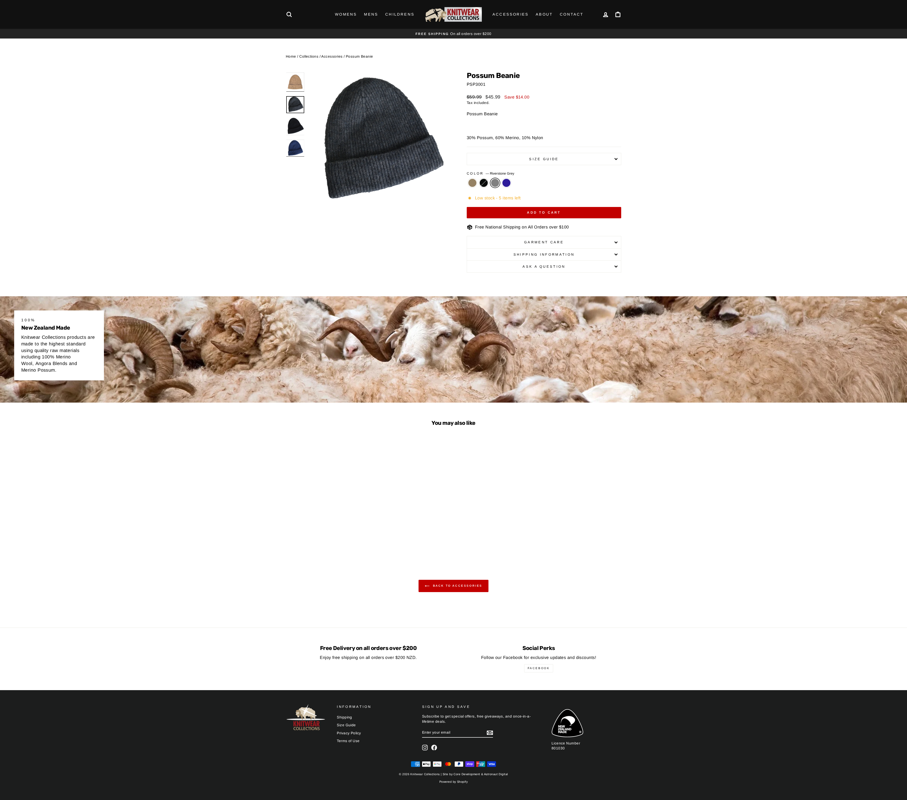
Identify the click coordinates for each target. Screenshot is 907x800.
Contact (571, 14)
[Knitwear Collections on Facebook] (434, 747)
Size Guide (544, 159)
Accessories (510, 14)
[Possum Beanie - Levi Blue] (335, 540)
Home (291, 56)
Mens (371, 14)
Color (490, 173)
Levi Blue (506, 183)
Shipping (344, 717)
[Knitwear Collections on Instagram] (425, 747)
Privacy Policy (349, 733)
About (544, 14)
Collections (308, 56)
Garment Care (544, 242)
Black (483, 183)
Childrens (400, 14)
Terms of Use (348, 741)
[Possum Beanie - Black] (322, 540)
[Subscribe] (490, 732)
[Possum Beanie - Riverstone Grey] (329, 540)
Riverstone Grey (495, 183)
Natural (472, 183)
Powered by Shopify (453, 781)
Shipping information (543, 254)
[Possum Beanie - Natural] (316, 540)
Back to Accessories (456, 586)
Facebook (539, 668)
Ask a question (543, 266)
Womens (346, 14)
